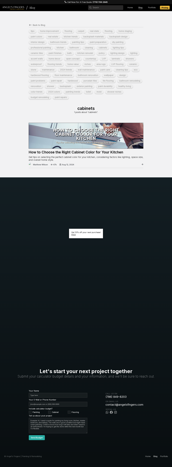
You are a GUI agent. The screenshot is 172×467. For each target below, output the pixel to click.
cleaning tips (122, 69)
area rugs (101, 64)
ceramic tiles (37, 53)
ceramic (133, 64)
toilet (88, 92)
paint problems (38, 80)
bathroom (74, 47)
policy (102, 53)
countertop (90, 58)
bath (69, 53)
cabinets (103, 47)
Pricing (165, 7)
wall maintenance (86, 69)
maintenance (48, 69)
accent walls (37, 58)
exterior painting (84, 86)
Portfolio (152, 7)
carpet (81, 31)
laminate (116, 58)
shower (50, 86)
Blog (32, 8)
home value (73, 64)
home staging (125, 31)
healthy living (124, 86)
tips (32, 31)
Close (73, 235)
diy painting (117, 42)
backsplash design (119, 36)
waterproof (36, 64)
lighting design (117, 53)
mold (99, 92)
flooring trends (55, 64)
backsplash (65, 86)
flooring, (109, 31)
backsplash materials (93, 36)
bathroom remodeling (129, 80)
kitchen (60, 47)
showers (130, 58)
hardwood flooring (40, 75)
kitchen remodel (85, 53)
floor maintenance (63, 75)
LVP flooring (117, 64)
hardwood (73, 80)
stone (33, 69)
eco (135, 69)
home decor (54, 58)
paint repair (56, 80)
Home (130, 7)
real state (94, 31)
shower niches (114, 92)
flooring (68, 31)
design (122, 75)
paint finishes (55, 53)
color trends (36, 92)
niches (87, 64)
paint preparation (98, 42)
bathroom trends (58, 42)
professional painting (41, 47)
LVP (104, 58)
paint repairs (61, 97)
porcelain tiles (90, 80)
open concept (73, 58)
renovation (36, 86)
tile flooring (108, 80)
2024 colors (54, 92)
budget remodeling (40, 97)
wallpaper (108, 75)
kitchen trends (71, 36)
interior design (37, 42)
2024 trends (66, 69)
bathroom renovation (88, 75)
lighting (133, 53)
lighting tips (118, 47)
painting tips (78, 42)
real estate (53, 36)
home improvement (49, 31)
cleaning (89, 47)
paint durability (105, 86)
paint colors (36, 36)
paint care (105, 69)
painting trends (73, 92)
